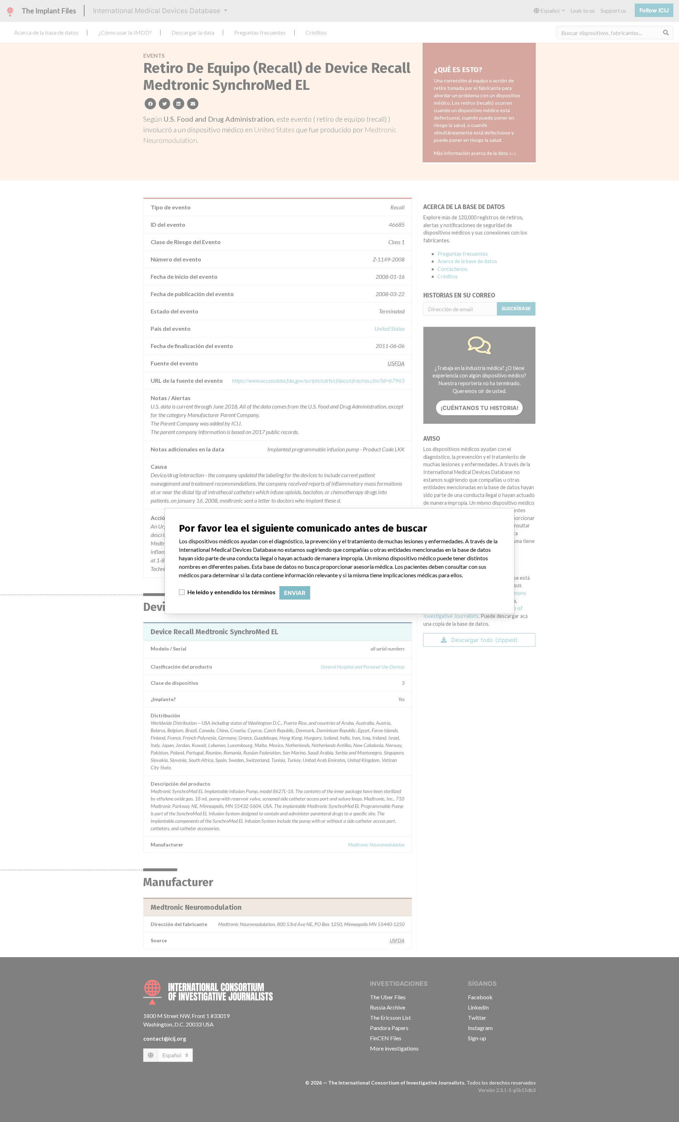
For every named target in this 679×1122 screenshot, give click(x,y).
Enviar (295, 592)
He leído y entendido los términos (231, 592)
